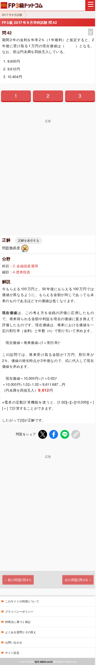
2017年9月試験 (12, 15)
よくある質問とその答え (20, 632)
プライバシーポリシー (19, 611)
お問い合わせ (13, 642)
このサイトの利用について (22, 601)
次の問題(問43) (76, 579)
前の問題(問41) (19, 579)
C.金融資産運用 (25, 265)
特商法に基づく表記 (18, 622)
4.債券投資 (21, 271)
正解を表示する (28, 240)
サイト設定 (12, 652)
